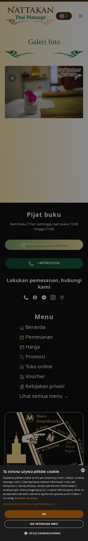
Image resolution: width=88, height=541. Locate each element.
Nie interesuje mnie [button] (44, 524)
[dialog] (44, 503)
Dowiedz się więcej (26, 498)
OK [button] (44, 514)
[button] (44, 504)
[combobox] (83, 470)
